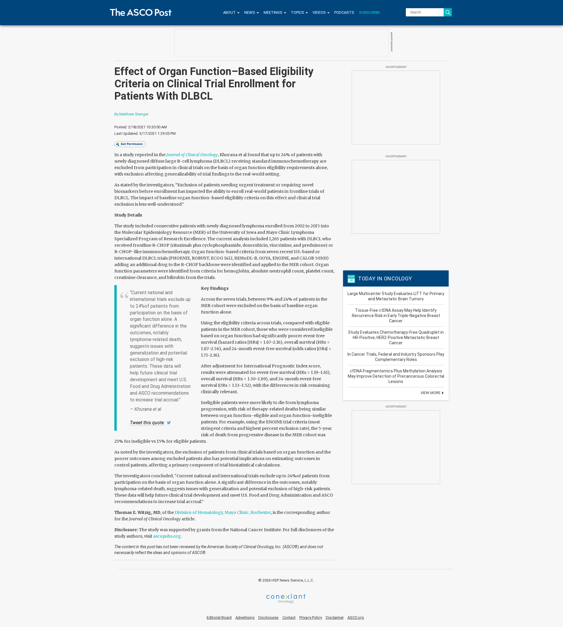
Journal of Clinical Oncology (192, 154)
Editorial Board (219, 617)
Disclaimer (335, 617)
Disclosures (268, 617)
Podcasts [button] (344, 12)
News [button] (250, 12)
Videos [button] (320, 12)
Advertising (245, 617)
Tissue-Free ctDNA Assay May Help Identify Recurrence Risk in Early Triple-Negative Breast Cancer (396, 315)
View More (430, 393)
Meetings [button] (273, 12)
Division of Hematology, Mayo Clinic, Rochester (223, 512)
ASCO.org (355, 617)
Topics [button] (298, 12)
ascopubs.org (167, 536)
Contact (289, 617)
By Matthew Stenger (131, 114)
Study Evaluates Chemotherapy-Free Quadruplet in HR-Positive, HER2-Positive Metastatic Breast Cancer (396, 337)
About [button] (230, 12)
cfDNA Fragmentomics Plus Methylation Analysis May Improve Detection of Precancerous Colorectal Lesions (396, 376)
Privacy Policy (310, 617)
